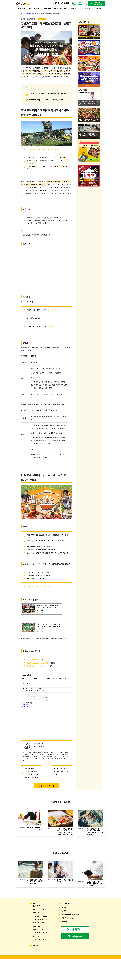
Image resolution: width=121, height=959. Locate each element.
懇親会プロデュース (38, 929)
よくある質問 (86, 9)
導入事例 (73, 9)
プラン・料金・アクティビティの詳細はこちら (36, 587)
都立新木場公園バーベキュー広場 (38, 663)
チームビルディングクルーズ (41, 919)
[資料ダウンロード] (89, 151)
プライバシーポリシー (68, 918)
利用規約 (64, 911)
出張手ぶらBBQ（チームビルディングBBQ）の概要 (46, 100)
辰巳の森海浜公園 (33, 660)
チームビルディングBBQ (40, 916)
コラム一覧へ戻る (46, 785)
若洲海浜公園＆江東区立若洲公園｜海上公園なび (43, 149)
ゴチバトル (36, 913)
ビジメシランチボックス (40, 926)
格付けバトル (36, 906)
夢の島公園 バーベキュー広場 (37, 666)
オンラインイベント (38, 939)
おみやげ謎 (36, 936)
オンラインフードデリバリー (41, 933)
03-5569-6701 (52, 310)
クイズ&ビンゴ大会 (38, 909)
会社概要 (98, 9)
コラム (63, 907)
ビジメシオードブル (38, 923)
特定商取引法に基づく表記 (70, 914)
